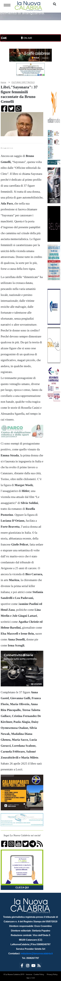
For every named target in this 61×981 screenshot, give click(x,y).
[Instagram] (27, 966)
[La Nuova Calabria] (28, 5)
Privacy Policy (52, 974)
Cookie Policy (39, 974)
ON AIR (27, 38)
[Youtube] (33, 966)
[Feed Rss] (39, 966)
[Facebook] (22, 966)
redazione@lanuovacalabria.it (37, 953)
